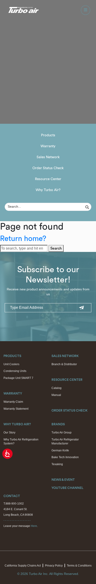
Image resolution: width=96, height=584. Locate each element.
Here (34, 526)
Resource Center (48, 179)
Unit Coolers (11, 364)
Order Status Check (48, 168)
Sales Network (48, 157)
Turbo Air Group (61, 432)
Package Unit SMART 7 (18, 378)
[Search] (87, 207)
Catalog (56, 388)
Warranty (48, 146)
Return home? (23, 238)
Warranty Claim (13, 401)
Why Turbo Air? (48, 190)
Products (48, 135)
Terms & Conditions (79, 565)
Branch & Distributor (64, 364)
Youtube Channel (67, 488)
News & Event (63, 479)
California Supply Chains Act (23, 565)
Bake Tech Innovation (65, 457)
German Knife (60, 450)
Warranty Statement (15, 408)
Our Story (9, 432)
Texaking (57, 464)
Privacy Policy (54, 565)
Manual (56, 395)
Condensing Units (14, 371)
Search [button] (56, 248)
